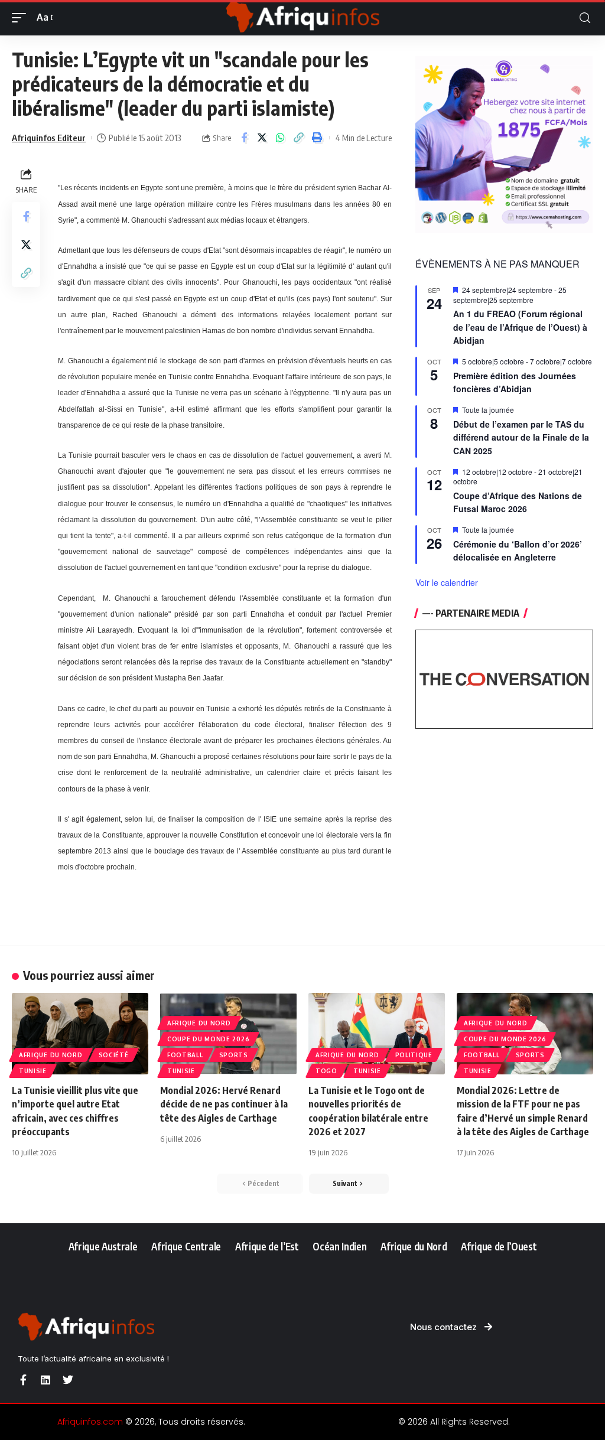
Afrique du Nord (51, 1054)
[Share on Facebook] (244, 137)
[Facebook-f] (23, 1379)
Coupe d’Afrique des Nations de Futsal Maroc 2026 (517, 502)
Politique (413, 1054)
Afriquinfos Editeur (49, 137)
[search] (585, 18)
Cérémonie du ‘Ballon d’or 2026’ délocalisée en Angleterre (517, 550)
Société (114, 1054)
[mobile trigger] (22, 17)
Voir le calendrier (446, 582)
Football (185, 1054)
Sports (233, 1054)
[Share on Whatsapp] (280, 137)
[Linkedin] (45, 1379)
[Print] (317, 137)
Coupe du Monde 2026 (208, 1038)
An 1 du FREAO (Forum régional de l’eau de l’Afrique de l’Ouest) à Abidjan (520, 327)
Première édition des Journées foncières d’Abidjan (514, 382)
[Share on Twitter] (262, 137)
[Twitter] (68, 1379)
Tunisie (33, 1070)
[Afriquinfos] (302, 17)
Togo (326, 1070)
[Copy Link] (299, 137)
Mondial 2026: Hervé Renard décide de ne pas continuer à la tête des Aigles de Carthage (224, 1103)
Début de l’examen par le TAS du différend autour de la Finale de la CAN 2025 (521, 437)
